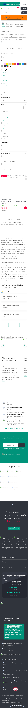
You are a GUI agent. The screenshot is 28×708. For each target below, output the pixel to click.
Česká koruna (23, 4)
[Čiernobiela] (10, 66)
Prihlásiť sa (16, 8)
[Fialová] (18, 64)
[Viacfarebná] (7, 66)
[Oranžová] (13, 64)
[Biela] (2, 64)
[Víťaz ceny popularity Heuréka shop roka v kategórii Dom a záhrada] (5, 9)
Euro (25, 4)
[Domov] (3, 23)
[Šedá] (2, 66)
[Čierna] (5, 66)
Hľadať (24, 12)
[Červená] (15, 64)
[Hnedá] (25, 64)
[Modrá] (23, 64)
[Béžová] (10, 64)
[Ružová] (5, 64)
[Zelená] (20, 64)
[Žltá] (7, 64)
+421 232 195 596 (13, 9)
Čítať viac (3, 42)
